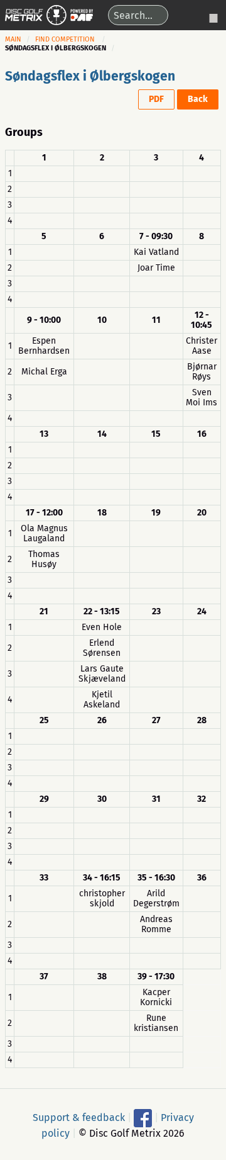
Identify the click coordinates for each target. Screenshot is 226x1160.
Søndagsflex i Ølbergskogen (90, 76)
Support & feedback (79, 1117)
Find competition (65, 39)
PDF (156, 99)
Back (198, 99)
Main (13, 39)
